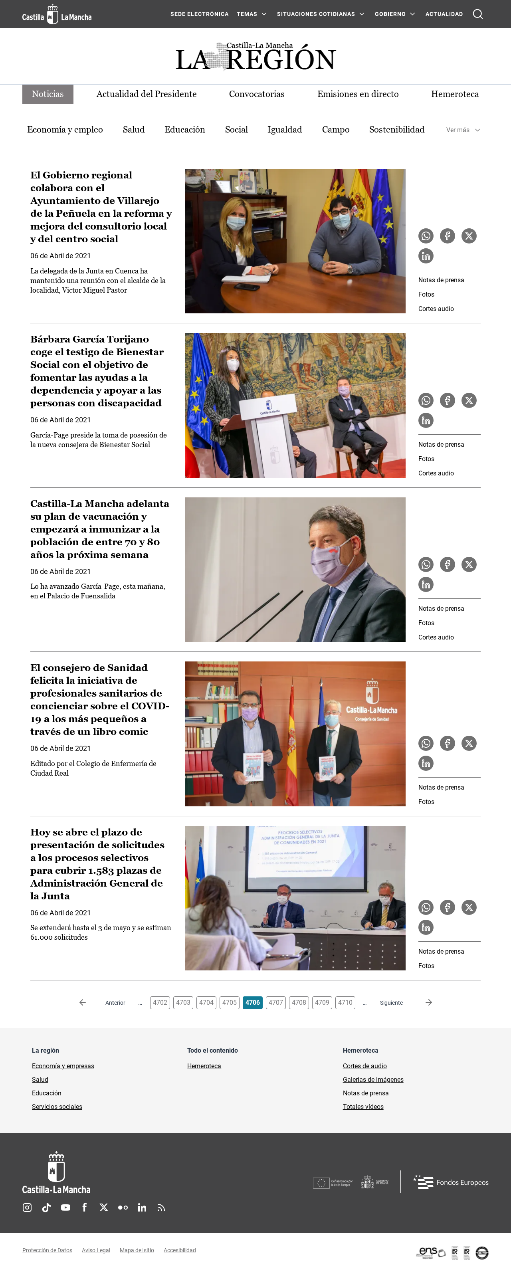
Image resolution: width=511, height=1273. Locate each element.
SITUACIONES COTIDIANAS (316, 14)
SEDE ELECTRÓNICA (199, 14)
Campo (336, 130)
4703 (183, 1002)
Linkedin (142, 1207)
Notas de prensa (441, 280)
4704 (206, 1002)
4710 (345, 1002)
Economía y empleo (65, 130)
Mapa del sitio (137, 1250)
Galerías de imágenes (373, 1079)
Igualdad (284, 130)
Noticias (48, 94)
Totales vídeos (363, 1107)
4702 (160, 1002)
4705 (229, 1002)
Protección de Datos (47, 1250)
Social (236, 130)
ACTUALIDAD (444, 14)
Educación (184, 130)
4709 (322, 1002)
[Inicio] (130, 1172)
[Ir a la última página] (422, 1002)
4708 (299, 1002)
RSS (161, 1207)
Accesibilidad (180, 1250)
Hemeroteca (455, 94)
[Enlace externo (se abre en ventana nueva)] (452, 1253)
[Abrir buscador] (478, 14)
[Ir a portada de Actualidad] (255, 59)
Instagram (27, 1207)
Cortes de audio (365, 1066)
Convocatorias (257, 94)
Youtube (65, 1207)
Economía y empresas (63, 1066)
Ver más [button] (457, 130)
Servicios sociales (57, 1107)
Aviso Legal (96, 1250)
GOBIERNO (390, 14)
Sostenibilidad (397, 130)
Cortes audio (436, 309)
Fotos (426, 294)
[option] (65, 130)
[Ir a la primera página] (89, 1002)
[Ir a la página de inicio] (56, 14)
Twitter (103, 1207)
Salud (134, 130)
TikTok (46, 1207)
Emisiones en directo (358, 94)
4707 (276, 1002)
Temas (247, 14)
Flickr (123, 1207)
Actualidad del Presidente (147, 94)
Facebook (84, 1207)
